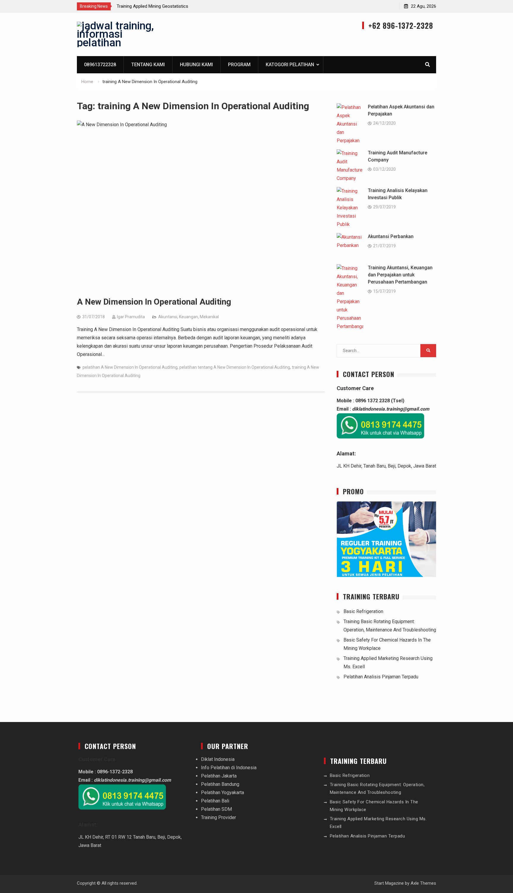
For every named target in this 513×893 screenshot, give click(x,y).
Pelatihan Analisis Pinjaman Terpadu (380, 677)
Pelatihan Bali (215, 801)
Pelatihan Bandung (220, 784)
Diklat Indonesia (218, 759)
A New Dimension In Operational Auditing (154, 302)
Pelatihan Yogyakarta (222, 792)
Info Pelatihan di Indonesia (228, 767)
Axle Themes (423, 883)
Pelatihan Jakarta (219, 776)
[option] (170, 6)
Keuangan (188, 316)
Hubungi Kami (196, 64)
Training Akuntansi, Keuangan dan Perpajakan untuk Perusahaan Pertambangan (400, 275)
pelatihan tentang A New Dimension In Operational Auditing (234, 367)
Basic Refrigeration (363, 611)
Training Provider (218, 817)
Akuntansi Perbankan (391, 236)
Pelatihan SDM (216, 809)
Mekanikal (209, 316)
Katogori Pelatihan (290, 64)
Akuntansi (167, 316)
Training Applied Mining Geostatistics (152, 6)
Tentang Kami (148, 64)
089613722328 (100, 64)
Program (239, 64)
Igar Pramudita (131, 316)
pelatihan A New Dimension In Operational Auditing (130, 367)
